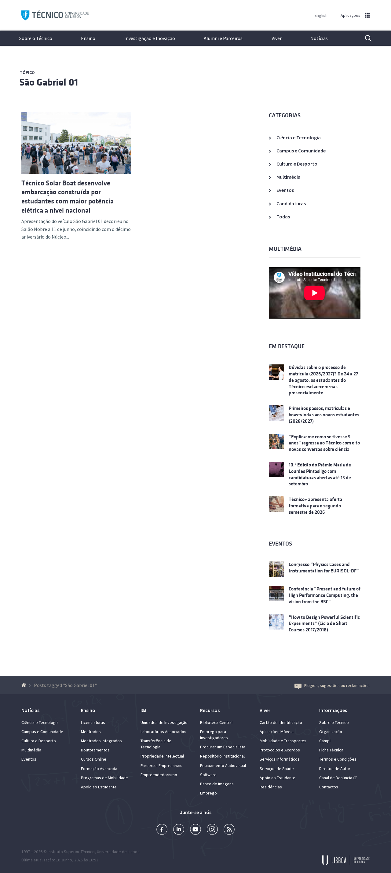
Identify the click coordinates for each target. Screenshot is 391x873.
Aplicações (350, 15)
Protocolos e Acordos (280, 750)
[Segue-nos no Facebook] (162, 830)
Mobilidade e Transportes (283, 740)
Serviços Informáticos (280, 759)
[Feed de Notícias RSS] (229, 830)
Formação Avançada (99, 768)
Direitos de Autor (334, 768)
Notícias (319, 38)
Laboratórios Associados (163, 731)
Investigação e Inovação (149, 38)
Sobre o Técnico (35, 38)
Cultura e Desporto (296, 164)
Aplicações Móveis (277, 731)
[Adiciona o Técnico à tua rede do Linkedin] (179, 830)
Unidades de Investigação (164, 722)
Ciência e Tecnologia (298, 137)
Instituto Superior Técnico (71, 851)
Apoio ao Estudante (99, 787)
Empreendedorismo (159, 774)
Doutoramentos (95, 750)
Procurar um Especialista (222, 747)
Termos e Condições (337, 759)
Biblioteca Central (216, 722)
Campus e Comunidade (301, 151)
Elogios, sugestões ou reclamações (337, 685)
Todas (283, 217)
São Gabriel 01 (48, 82)
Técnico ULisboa (55, 15)
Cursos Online (93, 759)
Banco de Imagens (217, 784)
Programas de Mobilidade (104, 777)
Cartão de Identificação (281, 722)
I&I (143, 710)
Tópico (27, 72)
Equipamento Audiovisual (223, 765)
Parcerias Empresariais (161, 765)
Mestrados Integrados (101, 740)
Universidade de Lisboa (118, 851)
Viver (277, 38)
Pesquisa (364, 38)
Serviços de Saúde (277, 768)
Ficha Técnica (331, 750)
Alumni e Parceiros (223, 38)
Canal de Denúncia (335, 777)
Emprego (208, 793)
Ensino (88, 38)
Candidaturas (291, 203)
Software (208, 774)
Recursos (210, 710)
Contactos (328, 787)
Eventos (285, 190)
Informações (333, 710)
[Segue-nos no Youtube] (195, 830)
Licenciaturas (93, 722)
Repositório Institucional (222, 756)
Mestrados (91, 731)
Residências (271, 787)
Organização (330, 731)
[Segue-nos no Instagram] (212, 830)
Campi (325, 740)
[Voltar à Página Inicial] (24, 685)
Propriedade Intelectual (162, 756)
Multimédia (288, 177)
